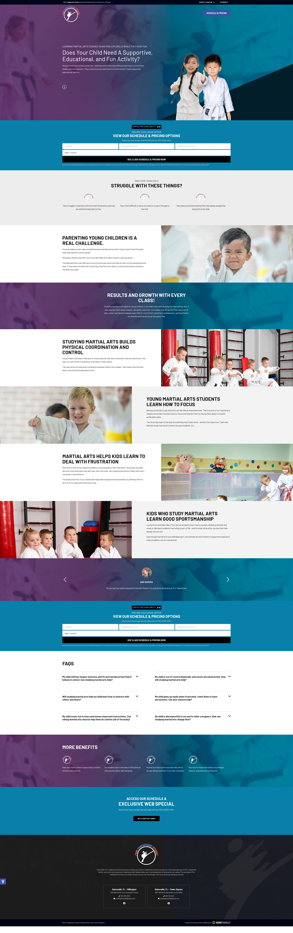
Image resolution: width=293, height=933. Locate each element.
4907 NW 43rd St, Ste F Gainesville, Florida (124, 892)
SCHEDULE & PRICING (217, 13)
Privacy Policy (84, 923)
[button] (3, 882)
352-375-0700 (125, 896)
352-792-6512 (169, 896)
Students (224, 2)
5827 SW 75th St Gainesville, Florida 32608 (168, 892)
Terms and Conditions (97, 923)
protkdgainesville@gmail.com (125, 898)
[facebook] (124, 903)
